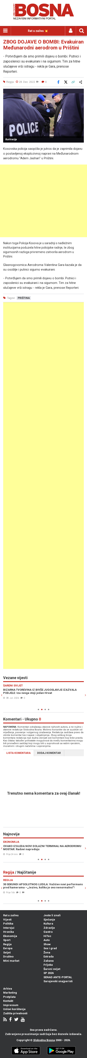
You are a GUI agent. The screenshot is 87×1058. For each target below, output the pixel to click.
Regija (7, 944)
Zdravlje (49, 927)
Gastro (48, 931)
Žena (47, 952)
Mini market (11, 960)
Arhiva (7, 988)
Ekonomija (10, 936)
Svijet (7, 952)
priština (24, 298)
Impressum (10, 1005)
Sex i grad (50, 948)
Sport (6, 940)
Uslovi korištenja (14, 1009)
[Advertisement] (43, 201)
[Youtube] (23, 1020)
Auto (47, 940)
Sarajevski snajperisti (58, 981)
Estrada (49, 956)
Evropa (7, 948)
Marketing (10, 992)
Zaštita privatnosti (15, 1013)
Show (47, 944)
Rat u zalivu (11, 915)
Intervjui (8, 927)
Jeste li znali (52, 915)
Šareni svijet (52, 969)
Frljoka (48, 964)
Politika (8, 923)
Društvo (8, 956)
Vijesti (7, 919)
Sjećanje (49, 919)
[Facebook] (10, 1020)
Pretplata (9, 996)
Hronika (8, 931)
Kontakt (8, 1000)
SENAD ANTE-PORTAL (58, 977)
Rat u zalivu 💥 (38, 31)
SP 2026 (49, 973)
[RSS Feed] (5, 1020)
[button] (80, 92)
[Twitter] (16, 1020)
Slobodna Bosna (44, 1040)
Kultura (48, 923)
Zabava (49, 960)
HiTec (47, 936)
